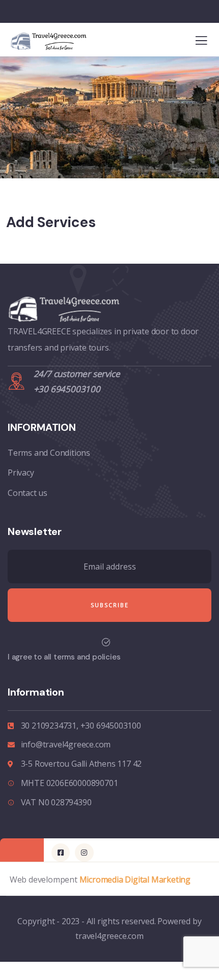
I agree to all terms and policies (64, 657)
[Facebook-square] (60, 852)
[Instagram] (84, 852)
